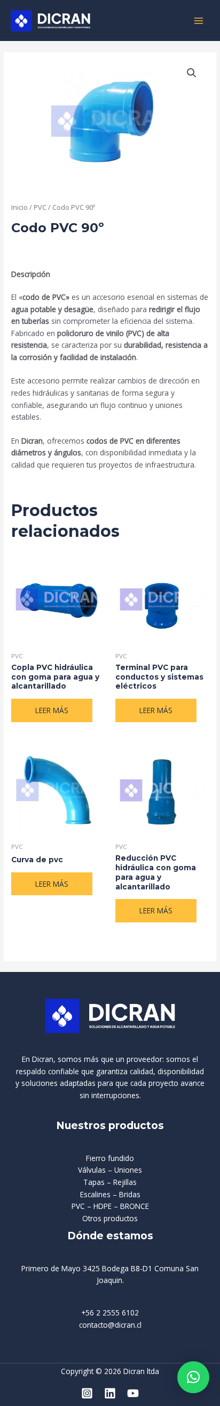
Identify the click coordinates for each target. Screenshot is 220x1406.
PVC (40, 207)
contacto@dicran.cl (110, 1325)
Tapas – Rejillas (110, 1182)
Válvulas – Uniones (110, 1170)
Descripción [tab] (30, 274)
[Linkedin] (110, 1393)
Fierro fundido (110, 1158)
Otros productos (110, 1218)
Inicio (19, 207)
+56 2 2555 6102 (110, 1312)
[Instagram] (87, 1393)
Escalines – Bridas (110, 1194)
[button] (191, 73)
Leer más (51, 710)
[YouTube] (133, 1393)
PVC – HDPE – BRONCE (110, 1206)
